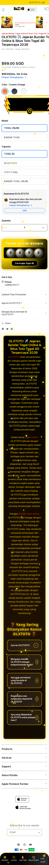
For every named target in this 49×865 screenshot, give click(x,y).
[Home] (19, 8)
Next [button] (46, 2)
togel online (31, 437)
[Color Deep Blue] (14, 91)
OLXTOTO (13, 357)
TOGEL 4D (9, 154)
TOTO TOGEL (11, 172)
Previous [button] (2, 2)
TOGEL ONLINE (11, 128)
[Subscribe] (39, 832)
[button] (3, 10)
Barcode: (18, 49)
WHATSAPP (33, 860)
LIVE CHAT (42, 860)
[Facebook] (3, 329)
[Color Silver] (24, 91)
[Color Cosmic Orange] (5, 91)
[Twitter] (8, 329)
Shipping (15, 67)
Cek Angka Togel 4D (24, 263)
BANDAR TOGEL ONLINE (16, 181)
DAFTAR (23, 860)
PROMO (4, 860)
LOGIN (14, 860)
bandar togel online (29, 514)
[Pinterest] (12, 329)
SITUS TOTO (10, 163)
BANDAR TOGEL (12, 137)
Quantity (6, 220)
